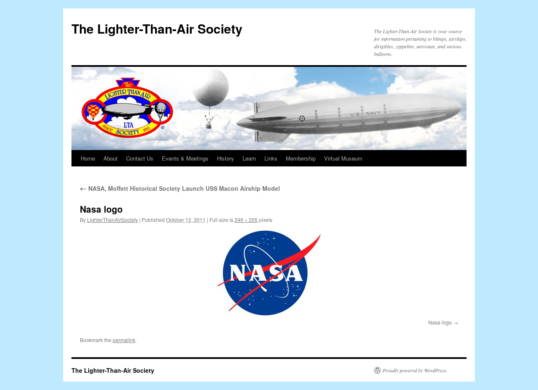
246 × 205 (246, 219)
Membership (301, 158)
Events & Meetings (185, 158)
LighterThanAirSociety (112, 219)
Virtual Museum (343, 158)
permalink (124, 339)
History (225, 158)
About (110, 158)
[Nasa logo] (269, 273)
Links (270, 158)
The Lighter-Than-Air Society (157, 28)
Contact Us (139, 158)
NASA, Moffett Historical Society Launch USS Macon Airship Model (180, 188)
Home (88, 158)
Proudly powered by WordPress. (415, 370)
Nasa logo (440, 322)
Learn (249, 158)
